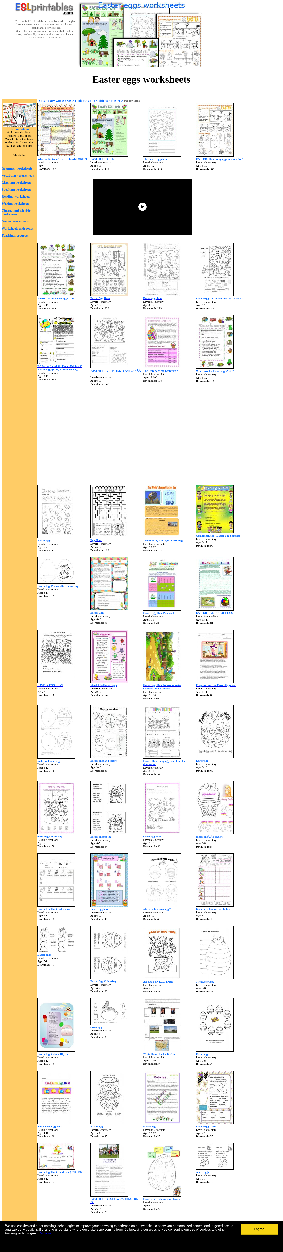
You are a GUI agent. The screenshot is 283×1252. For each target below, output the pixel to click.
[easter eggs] (215, 1168)
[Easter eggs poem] (109, 833)
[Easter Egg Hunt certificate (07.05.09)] (56, 1168)
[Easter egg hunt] (109, 905)
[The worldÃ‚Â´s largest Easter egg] (162, 537)
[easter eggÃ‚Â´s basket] (215, 833)
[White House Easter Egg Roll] (162, 1050)
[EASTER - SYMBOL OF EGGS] (215, 609)
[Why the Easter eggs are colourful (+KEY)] (56, 155)
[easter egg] (109, 1023)
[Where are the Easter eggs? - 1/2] (56, 295)
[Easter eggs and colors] (109, 757)
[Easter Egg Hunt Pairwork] (162, 609)
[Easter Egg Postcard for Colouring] (56, 582)
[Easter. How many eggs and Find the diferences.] (162, 757)
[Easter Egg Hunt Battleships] (56, 905)
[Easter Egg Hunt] (109, 295)
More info (46, 1233)
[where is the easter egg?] (162, 905)
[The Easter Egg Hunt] (56, 1123)
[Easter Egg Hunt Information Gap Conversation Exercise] (162, 681)
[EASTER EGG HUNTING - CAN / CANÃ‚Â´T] (109, 367)
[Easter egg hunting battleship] (215, 905)
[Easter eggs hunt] (162, 295)
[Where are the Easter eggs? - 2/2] (215, 367)
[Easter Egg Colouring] (109, 978)
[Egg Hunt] (109, 537)
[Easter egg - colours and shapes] (162, 1195)
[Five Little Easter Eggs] (109, 681)
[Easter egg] (215, 757)
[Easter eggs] (56, 537)
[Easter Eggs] (109, 609)
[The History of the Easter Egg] (162, 367)
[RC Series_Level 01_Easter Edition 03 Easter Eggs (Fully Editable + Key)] (56, 362)
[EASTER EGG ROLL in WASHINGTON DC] (109, 1195)
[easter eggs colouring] (56, 833)
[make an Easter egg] (56, 757)
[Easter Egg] (162, 1123)
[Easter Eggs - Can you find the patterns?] (215, 295)
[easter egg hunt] (162, 833)
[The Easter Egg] (215, 978)
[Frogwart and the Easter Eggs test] (215, 681)
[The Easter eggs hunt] (162, 155)
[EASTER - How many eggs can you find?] (215, 155)
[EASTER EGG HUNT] (109, 155)
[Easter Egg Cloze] (215, 1123)
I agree (259, 1229)
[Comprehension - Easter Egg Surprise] (215, 532)
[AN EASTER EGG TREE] (162, 978)
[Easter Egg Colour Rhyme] (56, 1050)
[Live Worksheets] (19, 126)
